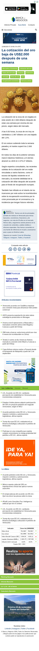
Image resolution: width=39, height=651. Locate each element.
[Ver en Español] (37, 2)
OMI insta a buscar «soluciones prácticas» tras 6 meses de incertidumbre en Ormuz (19, 333)
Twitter (20, 237)
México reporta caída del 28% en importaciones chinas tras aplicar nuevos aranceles (17, 486)
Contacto (31, 25)
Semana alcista (26, 81)
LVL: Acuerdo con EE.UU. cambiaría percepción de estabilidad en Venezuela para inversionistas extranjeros (19, 395)
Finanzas (21, 72)
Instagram (13, 237)
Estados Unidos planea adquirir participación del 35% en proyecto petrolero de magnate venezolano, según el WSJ (19, 404)
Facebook (27, 237)
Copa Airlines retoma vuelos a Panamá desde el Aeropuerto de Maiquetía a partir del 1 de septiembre (19, 351)
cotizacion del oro (25, 68)
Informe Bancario (7, 582)
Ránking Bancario (7, 577)
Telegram (6, 237)
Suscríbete (22, 25)
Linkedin (8, 629)
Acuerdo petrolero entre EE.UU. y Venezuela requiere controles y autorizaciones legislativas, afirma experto (18, 414)
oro (23, 77)
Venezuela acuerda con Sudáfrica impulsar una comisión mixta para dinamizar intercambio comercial (19, 308)
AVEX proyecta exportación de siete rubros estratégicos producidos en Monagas (18, 316)
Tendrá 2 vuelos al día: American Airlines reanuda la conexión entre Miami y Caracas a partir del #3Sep (19, 342)
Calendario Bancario (8, 591)
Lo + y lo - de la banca (9, 586)
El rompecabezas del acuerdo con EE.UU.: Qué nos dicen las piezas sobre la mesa (18, 495)
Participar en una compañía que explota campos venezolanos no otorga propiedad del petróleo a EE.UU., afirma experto (19, 433)
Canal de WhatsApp (24, 235)
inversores (29, 72)
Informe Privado (10, 25)
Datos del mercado (8, 72)
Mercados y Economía (9, 68)
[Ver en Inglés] (35, 2)
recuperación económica (10, 81)
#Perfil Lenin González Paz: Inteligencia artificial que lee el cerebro (17, 502)
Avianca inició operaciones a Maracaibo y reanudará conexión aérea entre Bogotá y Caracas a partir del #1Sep (17, 325)
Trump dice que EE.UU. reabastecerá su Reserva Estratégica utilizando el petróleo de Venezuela (19, 423)
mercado (5, 77)
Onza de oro (15, 77)
